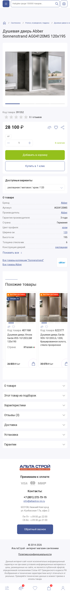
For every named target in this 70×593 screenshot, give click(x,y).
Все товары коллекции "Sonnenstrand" (23, 260)
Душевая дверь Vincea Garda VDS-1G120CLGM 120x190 (19, 338)
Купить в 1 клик (35, 166)
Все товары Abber (12, 264)
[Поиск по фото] (64, 3)
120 (65, 232)
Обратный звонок (35, 529)
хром (64, 227)
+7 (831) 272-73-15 (35, 497)
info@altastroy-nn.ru (34, 501)
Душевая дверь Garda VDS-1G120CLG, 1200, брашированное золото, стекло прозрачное (53, 339)
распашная (61, 247)
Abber (64, 203)
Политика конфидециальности (35, 554)
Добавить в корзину (35, 154)
